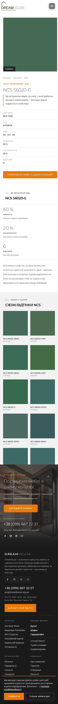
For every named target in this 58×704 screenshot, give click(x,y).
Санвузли (9, 674)
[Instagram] (10, 536)
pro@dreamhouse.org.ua (17, 592)
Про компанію (37, 661)
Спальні (9, 670)
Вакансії (34, 674)
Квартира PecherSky (15, 630)
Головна (7, 78)
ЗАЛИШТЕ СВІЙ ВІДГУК (20, 608)
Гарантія (34, 666)
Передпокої (10, 666)
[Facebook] (5, 536)
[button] (52, 6)
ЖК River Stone (12, 626)
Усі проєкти (11, 647)
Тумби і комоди (38, 645)
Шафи (33, 630)
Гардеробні (37, 634)
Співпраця (35, 670)
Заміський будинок (14, 643)
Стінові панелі (37, 641)
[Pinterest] (16, 536)
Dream (18, 554)
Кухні (33, 626)
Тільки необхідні (39, 696)
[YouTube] (21, 536)
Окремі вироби (37, 649)
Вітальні (9, 661)
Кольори (17, 78)
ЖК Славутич (11, 634)
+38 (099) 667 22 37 (21, 524)
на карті (35, 530)
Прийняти (14, 696)
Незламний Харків (14, 638)
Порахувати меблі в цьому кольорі (30, 174)
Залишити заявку (20, 508)
